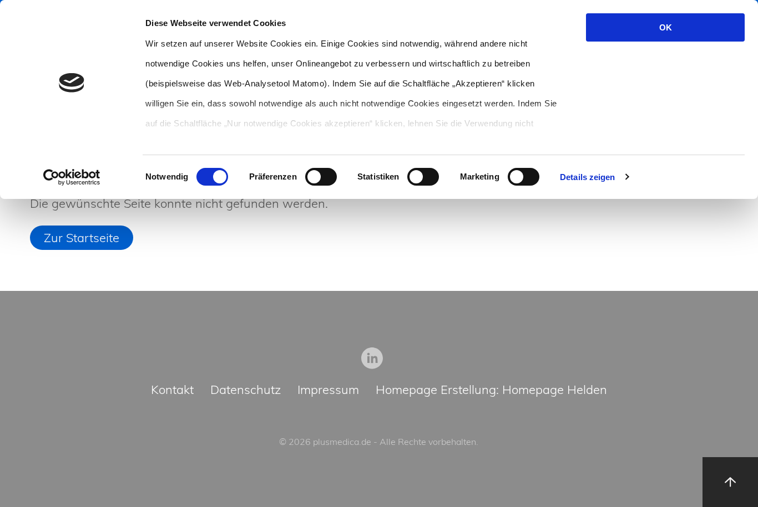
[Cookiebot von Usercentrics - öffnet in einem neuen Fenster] (71, 177)
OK (665, 27)
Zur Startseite (81, 237)
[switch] (321, 177)
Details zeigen (587, 177)
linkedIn (372, 358)
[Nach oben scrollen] (730, 482)
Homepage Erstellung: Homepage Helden (491, 390)
